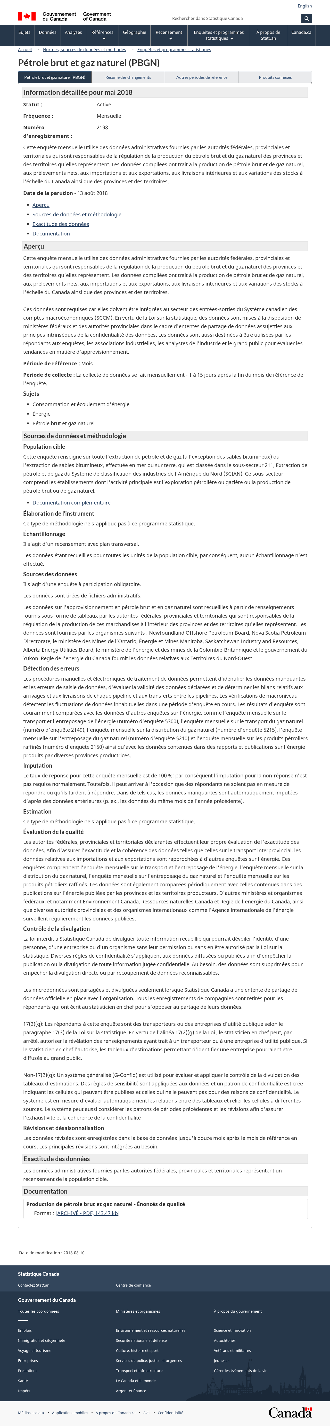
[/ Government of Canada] (64, 17)
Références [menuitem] (102, 32)
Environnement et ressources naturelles (150, 1330)
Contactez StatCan (34, 1285)
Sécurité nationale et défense (141, 1340)
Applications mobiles (70, 1412)
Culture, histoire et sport (137, 1350)
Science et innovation (232, 1330)
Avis (146, 1412)
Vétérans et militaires (232, 1350)
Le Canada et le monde (136, 1380)
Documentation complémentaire (71, 502)
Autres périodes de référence (201, 77)
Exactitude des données (60, 223)
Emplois (25, 1330)
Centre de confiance (133, 1285)
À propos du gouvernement (238, 1311)
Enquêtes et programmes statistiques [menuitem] (219, 35)
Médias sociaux (31, 1412)
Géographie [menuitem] (134, 32)
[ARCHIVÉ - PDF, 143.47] (87, 1213)
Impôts (24, 1390)
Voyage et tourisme (34, 1350)
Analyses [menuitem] (73, 32)
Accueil (25, 49)
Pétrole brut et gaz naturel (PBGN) (54, 77)
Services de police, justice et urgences (149, 1360)
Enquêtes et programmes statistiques (174, 49)
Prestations (27, 1370)
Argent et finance (131, 1390)
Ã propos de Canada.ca (116, 1412)
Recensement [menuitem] (169, 32)
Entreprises (28, 1360)
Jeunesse (221, 1360)
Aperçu (41, 204)
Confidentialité (170, 1412)
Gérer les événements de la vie (240, 1370)
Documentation (51, 233)
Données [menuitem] (47, 32)
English (305, 6)
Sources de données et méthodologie (76, 214)
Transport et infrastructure (139, 1370)
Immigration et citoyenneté (41, 1340)
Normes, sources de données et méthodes (84, 49)
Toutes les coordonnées (38, 1311)
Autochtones (225, 1340)
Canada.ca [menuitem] (301, 32)
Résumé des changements (128, 77)
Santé (23, 1380)
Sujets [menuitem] (24, 32)
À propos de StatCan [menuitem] (268, 35)
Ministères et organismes (138, 1311)
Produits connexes (275, 77)
